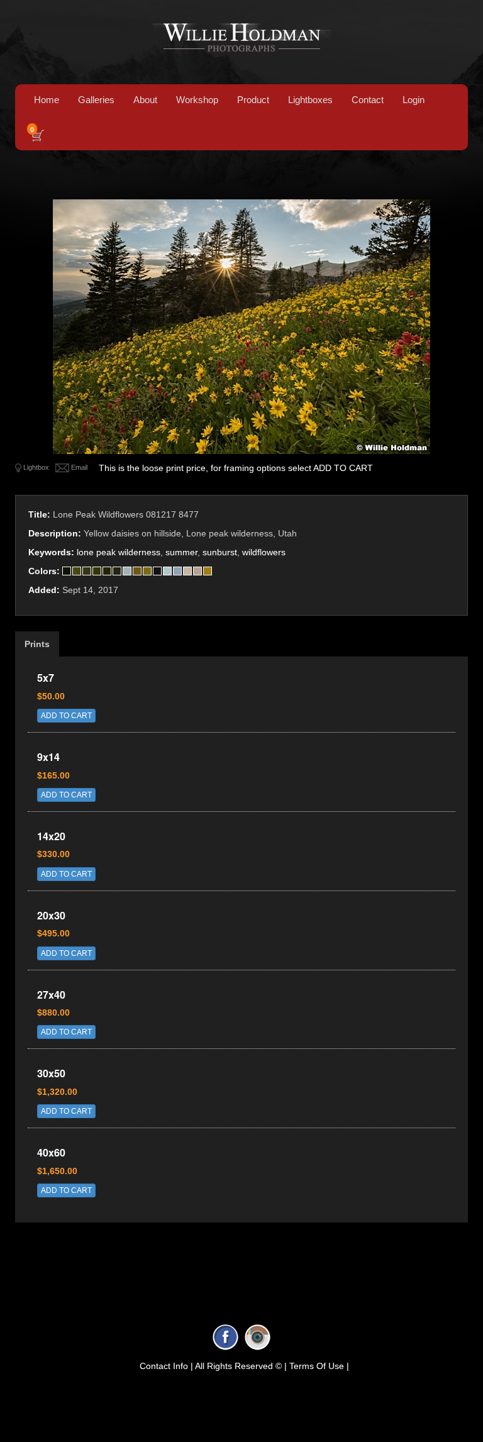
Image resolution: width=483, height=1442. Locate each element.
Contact (368, 99)
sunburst (220, 552)
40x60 (51, 1152)
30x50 (51, 1073)
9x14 (48, 757)
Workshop (197, 99)
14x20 (51, 836)
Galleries (96, 99)
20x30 (51, 915)
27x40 (51, 994)
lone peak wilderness (118, 552)
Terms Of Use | (319, 1366)
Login (413, 99)
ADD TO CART (66, 715)
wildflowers (264, 552)
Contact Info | (166, 1366)
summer (181, 552)
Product (253, 99)
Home (46, 99)
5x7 (45, 677)
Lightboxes (310, 99)
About (145, 99)
